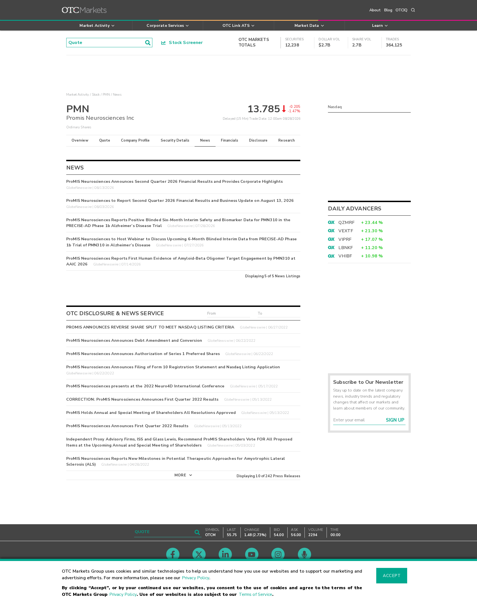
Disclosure (258, 140)
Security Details (175, 140)
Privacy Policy (195, 578)
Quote (104, 140)
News (205, 140)
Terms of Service (255, 594)
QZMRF (346, 223)
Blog (388, 10)
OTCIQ (401, 10)
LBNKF (345, 248)
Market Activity (77, 94)
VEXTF (345, 231)
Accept (392, 575)
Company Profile (135, 140)
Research (286, 140)
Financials (229, 140)
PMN (106, 94)
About (375, 10)
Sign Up (395, 420)
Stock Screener (184, 43)
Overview (79, 140)
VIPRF (344, 239)
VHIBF (345, 256)
